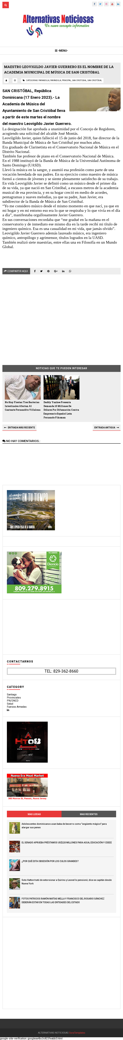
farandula (44, 80)
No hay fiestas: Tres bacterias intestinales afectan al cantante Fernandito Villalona (22, 406)
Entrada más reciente (21, 427)
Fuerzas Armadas (17, 706)
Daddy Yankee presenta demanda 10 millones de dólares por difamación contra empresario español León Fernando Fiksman (61, 410)
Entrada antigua (104, 427)
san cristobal (79, 80)
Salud (10, 703)
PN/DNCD (12, 700)
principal (66, 80)
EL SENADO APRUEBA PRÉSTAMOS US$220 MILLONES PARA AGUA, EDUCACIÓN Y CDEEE (67, 842)
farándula (55, 80)
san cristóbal (94, 80)
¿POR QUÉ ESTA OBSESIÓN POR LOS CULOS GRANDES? (50, 861)
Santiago (12, 694)
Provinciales (14, 697)
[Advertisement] (61, 317)
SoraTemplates (77, 1033)
